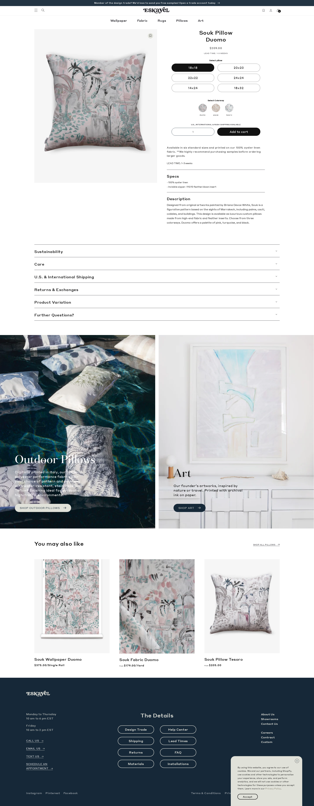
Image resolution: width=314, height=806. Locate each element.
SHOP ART (186, 508)
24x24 (239, 78)
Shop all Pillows (264, 545)
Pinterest (52, 793)
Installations (178, 764)
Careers (267, 732)
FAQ (178, 752)
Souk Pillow (223, 659)
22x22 (193, 78)
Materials (136, 764)
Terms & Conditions (206, 793)
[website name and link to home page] (156, 10)
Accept (247, 796)
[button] (36, 10)
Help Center (178, 729)
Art (201, 20)
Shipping (136, 741)
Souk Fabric (138, 659)
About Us (268, 714)
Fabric (142, 20)
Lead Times (178, 741)
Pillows (182, 20)
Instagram (34, 793)
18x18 (193, 67)
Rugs (162, 20)
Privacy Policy (273, 788)
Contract (268, 737)
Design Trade (136, 729)
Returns (136, 752)
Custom (267, 742)
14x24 (193, 88)
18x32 (239, 88)
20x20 (239, 67)
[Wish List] (263, 10)
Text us (32, 756)
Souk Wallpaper (58, 659)
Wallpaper (119, 20)
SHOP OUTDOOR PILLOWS (40, 508)
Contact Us (269, 723)
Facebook (70, 793)
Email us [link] (33, 748)
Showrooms (269, 719)
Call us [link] (32, 740)
